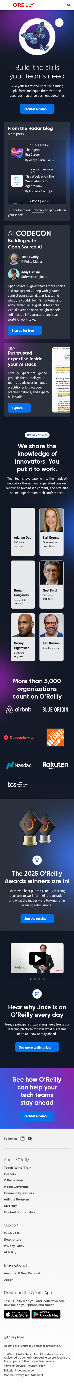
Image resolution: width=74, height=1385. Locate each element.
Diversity (10, 1206)
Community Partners (19, 1193)
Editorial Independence (19, 1370)
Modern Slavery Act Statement (23, 1375)
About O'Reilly (16, 1159)
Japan (8, 1280)
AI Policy (10, 1252)
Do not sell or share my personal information (32, 1346)
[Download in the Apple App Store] (17, 1317)
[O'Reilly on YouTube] (30, 1138)
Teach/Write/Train (17, 1168)
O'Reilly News (13, 1180)
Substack (38, 210)
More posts (16, 133)
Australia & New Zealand (22, 1273)
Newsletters (12, 1239)
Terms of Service (14, 1366)
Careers (10, 1174)
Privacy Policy (14, 1246)
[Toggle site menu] (5, 5)
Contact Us (12, 1233)
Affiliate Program (16, 1199)
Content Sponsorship (19, 1212)
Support (11, 1225)
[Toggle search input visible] (69, 5)
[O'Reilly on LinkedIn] (22, 1138)
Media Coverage (16, 1187)
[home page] (23, 5)
